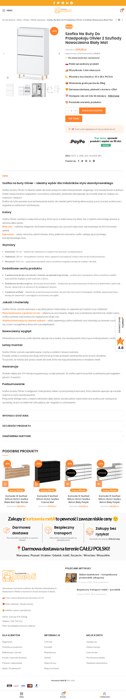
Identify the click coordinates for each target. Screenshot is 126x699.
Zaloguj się (91, 641)
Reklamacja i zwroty (11, 652)
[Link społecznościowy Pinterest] (63, 3)
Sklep (19, 20)
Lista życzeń (92, 652)
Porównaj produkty (95, 657)
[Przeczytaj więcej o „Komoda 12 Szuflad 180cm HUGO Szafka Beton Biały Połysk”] (68, 484)
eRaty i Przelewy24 (11, 668)
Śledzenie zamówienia (96, 663)
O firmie (48, 641)
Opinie (47, 657)
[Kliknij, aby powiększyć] (8, 78)
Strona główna (8, 20)
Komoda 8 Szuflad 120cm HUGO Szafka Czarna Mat (47, 499)
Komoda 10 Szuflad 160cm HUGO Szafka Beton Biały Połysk (109, 499)
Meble (26, 20)
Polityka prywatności (12, 647)
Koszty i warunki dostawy (14, 657)
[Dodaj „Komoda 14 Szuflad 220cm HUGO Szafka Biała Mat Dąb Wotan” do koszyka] (5, 484)
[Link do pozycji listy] (31, 616)
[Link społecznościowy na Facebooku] (54, 3)
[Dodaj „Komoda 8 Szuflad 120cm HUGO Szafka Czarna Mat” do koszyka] (36, 484)
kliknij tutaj (114, 539)
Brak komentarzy (101, 582)
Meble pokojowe (38, 20)
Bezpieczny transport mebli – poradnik (98, 589)
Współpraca (50, 652)
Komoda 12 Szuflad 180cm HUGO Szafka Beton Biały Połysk (78, 499)
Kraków (46, 555)
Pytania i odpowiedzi (12, 663)
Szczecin (76, 555)
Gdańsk (57, 555)
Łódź (66, 555)
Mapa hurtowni (51, 668)
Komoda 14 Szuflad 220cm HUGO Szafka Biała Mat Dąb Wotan (16, 499)
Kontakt (48, 647)
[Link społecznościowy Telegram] (71, 3)
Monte (69, 26)
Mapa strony (50, 663)
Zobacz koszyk (93, 647)
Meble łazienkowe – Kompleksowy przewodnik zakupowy (98, 576)
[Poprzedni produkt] (116, 20)
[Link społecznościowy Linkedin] (67, 3)
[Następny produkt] (122, 20)
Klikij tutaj (113, 95)
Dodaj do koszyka (92, 110)
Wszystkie (103, 555)
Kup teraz (73, 118)
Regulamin (7, 641)
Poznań (35, 555)
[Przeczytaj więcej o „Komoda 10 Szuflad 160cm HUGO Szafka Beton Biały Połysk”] (99, 484)
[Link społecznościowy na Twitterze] (58, 3)
